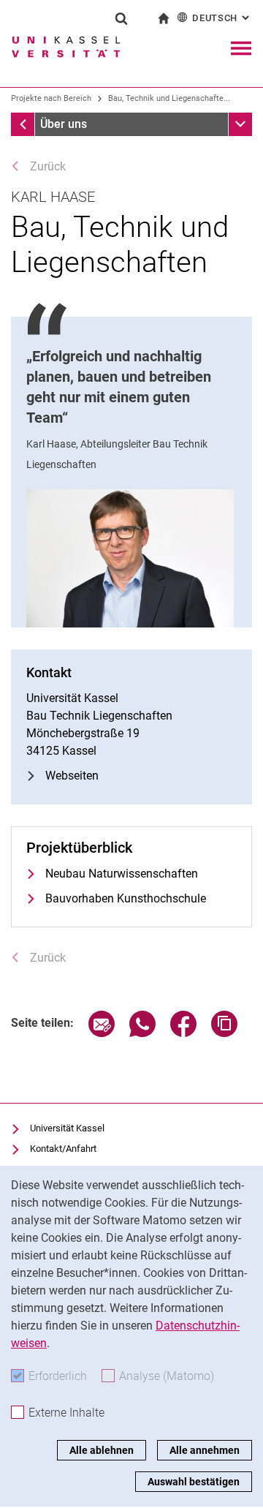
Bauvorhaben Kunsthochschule (125, 898)
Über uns (63, 124)
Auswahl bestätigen (194, 1482)
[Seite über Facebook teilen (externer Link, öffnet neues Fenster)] (183, 1033)
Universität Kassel (67, 1128)
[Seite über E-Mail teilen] (101, 1033)
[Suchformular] (121, 18)
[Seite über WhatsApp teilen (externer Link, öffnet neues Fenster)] (142, 1033)
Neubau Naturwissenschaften (121, 874)
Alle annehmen (204, 1450)
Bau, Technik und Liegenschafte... (169, 98)
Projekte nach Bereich (51, 98)
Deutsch (222, 17)
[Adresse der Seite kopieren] (224, 1033)
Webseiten (72, 776)
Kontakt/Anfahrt (63, 1148)
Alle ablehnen (101, 1450)
